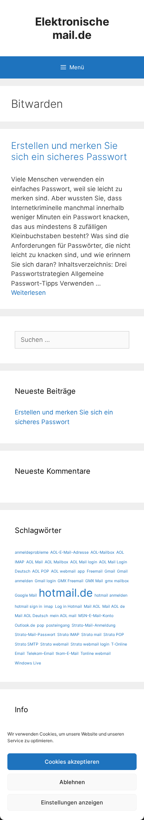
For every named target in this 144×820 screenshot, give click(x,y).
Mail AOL (92, 606)
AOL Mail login (83, 562)
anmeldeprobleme (31, 552)
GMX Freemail (70, 581)
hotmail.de (66, 592)
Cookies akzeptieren (72, 761)
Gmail (109, 571)
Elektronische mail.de (72, 28)
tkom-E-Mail (67, 653)
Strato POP (113, 634)
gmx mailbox (117, 581)
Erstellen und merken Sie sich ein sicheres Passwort (69, 151)
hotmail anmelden (111, 595)
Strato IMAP (68, 634)
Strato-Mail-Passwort (35, 634)
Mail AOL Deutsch (31, 615)
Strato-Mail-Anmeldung (94, 625)
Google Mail (26, 595)
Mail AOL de (113, 606)
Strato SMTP (26, 644)
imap (48, 606)
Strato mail (91, 634)
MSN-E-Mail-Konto (95, 615)
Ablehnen (72, 782)
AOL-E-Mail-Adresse (69, 552)
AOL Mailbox (56, 562)
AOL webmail (63, 571)
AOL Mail (34, 562)
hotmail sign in (28, 606)
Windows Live (28, 663)
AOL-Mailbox (102, 552)
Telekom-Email (40, 653)
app (81, 571)
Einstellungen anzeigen (72, 802)
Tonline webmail (95, 653)
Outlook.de (25, 625)
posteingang (58, 625)
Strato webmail (54, 644)
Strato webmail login (90, 644)
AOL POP (40, 571)
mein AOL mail (63, 615)
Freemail (95, 571)
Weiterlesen (28, 292)
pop (40, 625)
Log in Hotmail (68, 606)
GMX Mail (94, 581)
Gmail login (45, 581)
